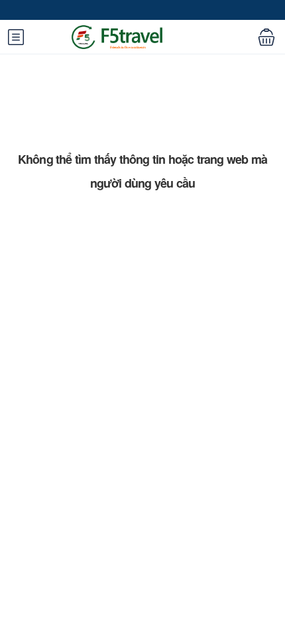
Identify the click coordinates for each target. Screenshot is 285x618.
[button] (266, 36)
